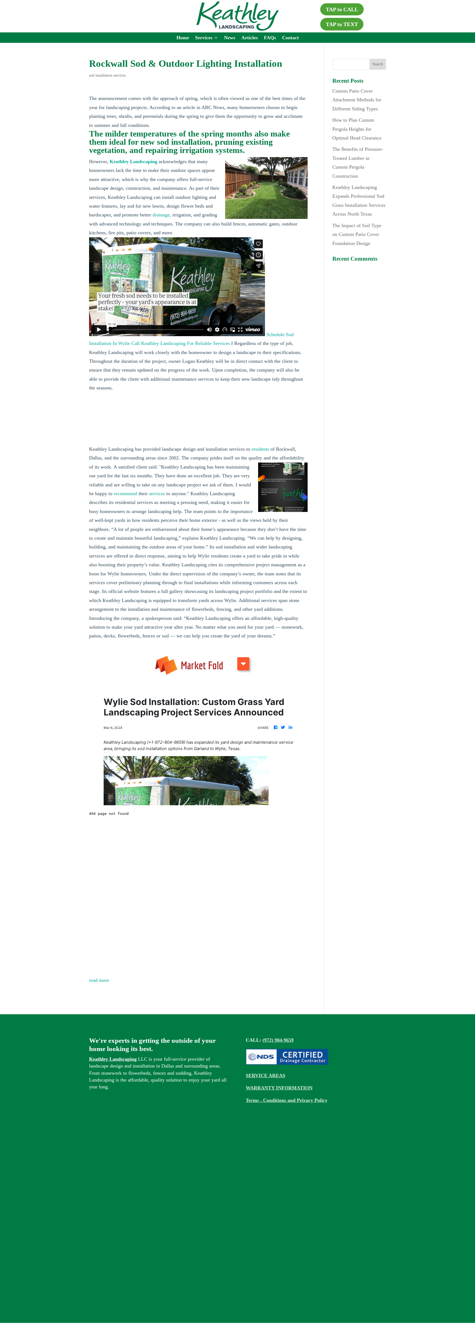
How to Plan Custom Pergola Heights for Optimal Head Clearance (357, 129)
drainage (161, 215)
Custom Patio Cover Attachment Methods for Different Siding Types (356, 100)
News (229, 38)
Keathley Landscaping (113, 1059)
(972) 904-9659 (278, 1040)
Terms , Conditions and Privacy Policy (286, 1100)
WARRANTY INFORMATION (279, 1088)
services (157, 493)
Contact (290, 38)
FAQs (270, 38)
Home (182, 38)
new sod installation (175, 141)
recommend (125, 493)
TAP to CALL (342, 9)
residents (260, 449)
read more (99, 980)
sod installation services (107, 75)
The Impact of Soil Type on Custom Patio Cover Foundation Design (356, 234)
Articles (249, 38)
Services (203, 38)
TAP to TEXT (342, 24)
